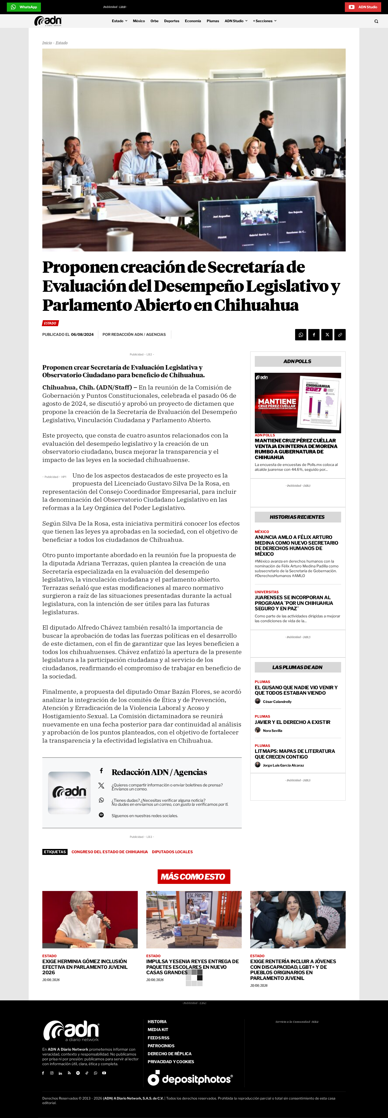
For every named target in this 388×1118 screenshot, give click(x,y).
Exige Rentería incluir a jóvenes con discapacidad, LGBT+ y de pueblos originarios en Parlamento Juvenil (293, 970)
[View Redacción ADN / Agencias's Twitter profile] (101, 785)
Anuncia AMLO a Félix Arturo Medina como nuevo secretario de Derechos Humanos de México (296, 545)
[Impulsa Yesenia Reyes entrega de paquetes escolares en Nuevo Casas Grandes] (194, 919)
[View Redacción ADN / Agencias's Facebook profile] (101, 771)
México (262, 532)
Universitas (267, 592)
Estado (62, 43)
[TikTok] (87, 1074)
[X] (327, 334)
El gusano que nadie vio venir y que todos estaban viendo (296, 690)
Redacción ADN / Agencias (159, 773)
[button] (340, 21)
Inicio (47, 43)
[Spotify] (78, 1074)
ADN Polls (265, 435)
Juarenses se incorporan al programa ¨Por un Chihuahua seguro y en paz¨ (294, 603)
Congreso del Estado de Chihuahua (110, 852)
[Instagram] (52, 1074)
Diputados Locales (172, 852)
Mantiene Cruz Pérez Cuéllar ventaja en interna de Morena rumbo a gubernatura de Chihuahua (296, 449)
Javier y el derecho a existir (292, 722)
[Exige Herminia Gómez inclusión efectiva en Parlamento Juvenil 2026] (90, 919)
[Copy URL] (340, 334)
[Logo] (49, 21)
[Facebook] (314, 334)
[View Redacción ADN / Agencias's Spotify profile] (101, 815)
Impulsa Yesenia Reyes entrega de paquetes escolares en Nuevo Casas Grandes (192, 967)
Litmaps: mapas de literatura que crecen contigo (295, 754)
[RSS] (69, 1074)
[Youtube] (104, 1074)
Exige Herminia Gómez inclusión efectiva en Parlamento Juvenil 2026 (85, 967)
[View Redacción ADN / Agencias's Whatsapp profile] (101, 800)
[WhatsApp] (300, 334)
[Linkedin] (61, 1074)
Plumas (262, 682)
